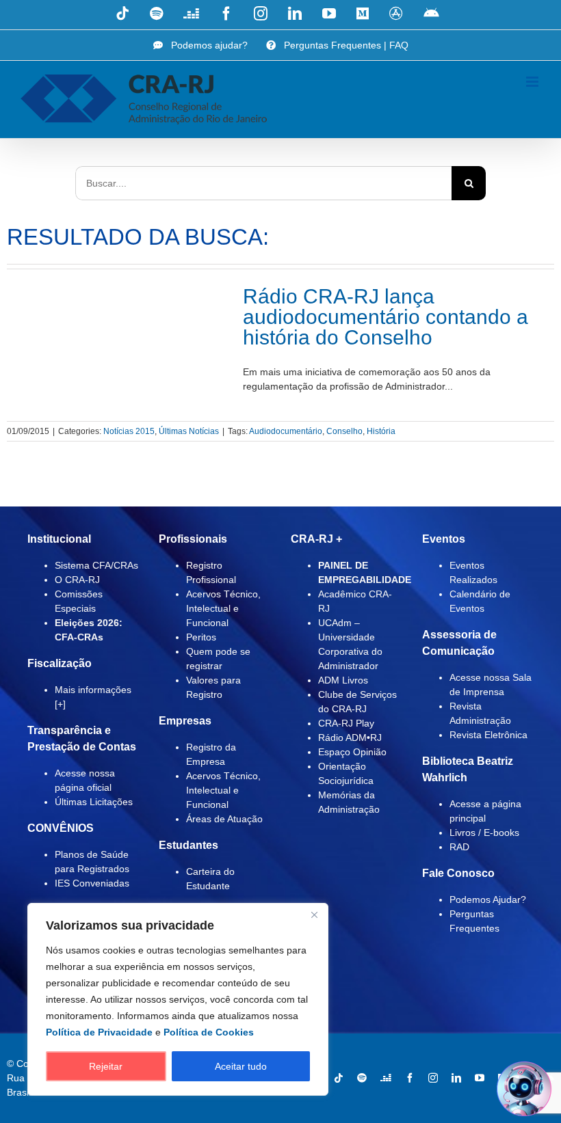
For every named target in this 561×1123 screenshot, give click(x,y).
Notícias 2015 (129, 431)
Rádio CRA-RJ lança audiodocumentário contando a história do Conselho (385, 317)
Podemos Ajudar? (487, 899)
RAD (459, 846)
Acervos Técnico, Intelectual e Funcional (223, 608)
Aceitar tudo (241, 1066)
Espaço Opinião (352, 751)
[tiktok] (338, 1078)
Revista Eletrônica (488, 734)
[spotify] (362, 1078)
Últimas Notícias (189, 431)
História (381, 431)
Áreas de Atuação (224, 818)
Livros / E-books (484, 832)
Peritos (201, 637)
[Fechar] (314, 914)
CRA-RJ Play (346, 723)
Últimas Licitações (94, 801)
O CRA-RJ (77, 579)
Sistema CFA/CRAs (96, 565)
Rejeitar (105, 1066)
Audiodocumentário (285, 431)
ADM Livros (343, 680)
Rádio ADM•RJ (350, 737)
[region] (177, 999)
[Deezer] (385, 1078)
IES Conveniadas (92, 883)
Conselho (344, 431)
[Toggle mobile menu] (533, 82)
